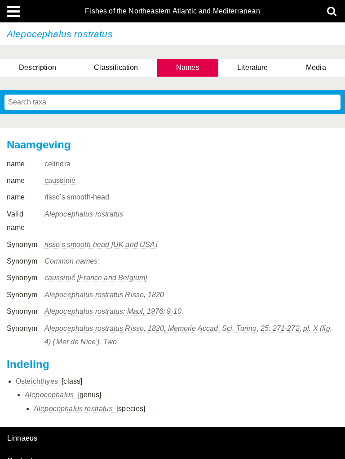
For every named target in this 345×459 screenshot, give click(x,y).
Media (316, 67)
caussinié (59, 180)
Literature (252, 67)
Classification (116, 67)
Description (37, 67)
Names (187, 67)
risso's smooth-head (77, 197)
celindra (57, 164)
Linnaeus (22, 438)
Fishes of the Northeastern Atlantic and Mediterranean (172, 11)
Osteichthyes (38, 381)
